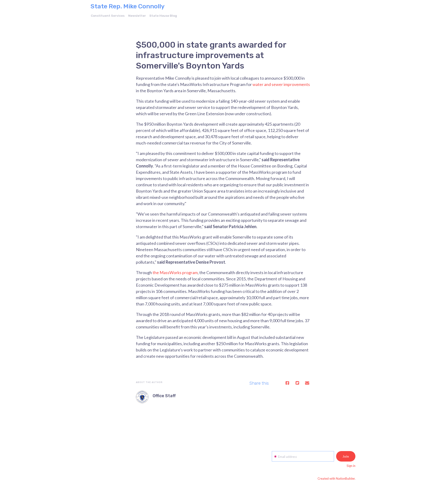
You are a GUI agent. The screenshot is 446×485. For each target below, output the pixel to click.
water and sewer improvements (281, 84)
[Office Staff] (142, 397)
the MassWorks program (175, 272)
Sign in (351, 466)
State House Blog (163, 15)
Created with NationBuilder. (336, 478)
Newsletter (137, 15)
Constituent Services (108, 15)
